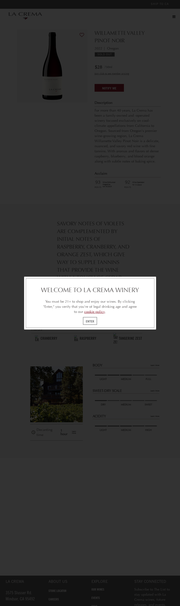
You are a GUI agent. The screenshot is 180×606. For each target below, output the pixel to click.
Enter (90, 321)
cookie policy (94, 311)
